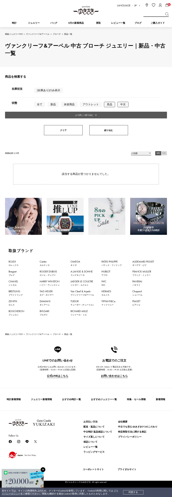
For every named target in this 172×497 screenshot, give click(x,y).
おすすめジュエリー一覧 (104, 399)
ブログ (138, 22)
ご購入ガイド (158, 22)
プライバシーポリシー (130, 436)
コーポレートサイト (93, 469)
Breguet (12, 273)
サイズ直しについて (94, 436)
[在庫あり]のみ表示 (48, 90)
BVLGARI (44, 313)
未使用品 (69, 104)
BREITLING (16, 293)
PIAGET (136, 303)
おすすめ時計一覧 (71, 399)
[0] (167, 5)
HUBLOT (105, 273)
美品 (109, 104)
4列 (158, 153)
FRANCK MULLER (141, 273)
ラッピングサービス (94, 451)
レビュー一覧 (90, 446)
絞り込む (108, 130)
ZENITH (13, 303)
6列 (164, 153)
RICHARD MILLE (79, 313)
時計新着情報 (14, 399)
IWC (103, 283)
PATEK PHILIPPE (111, 263)
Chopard (137, 293)
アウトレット (91, 104)
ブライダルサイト (127, 469)
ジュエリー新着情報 (41, 399)
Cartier (45, 263)
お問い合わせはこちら (114, 375)
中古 (123, 104)
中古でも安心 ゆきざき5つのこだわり (138, 426)
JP (135, 5)
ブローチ (57, 34)
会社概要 (122, 421)
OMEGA (75, 263)
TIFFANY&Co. (108, 303)
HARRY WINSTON (50, 283)
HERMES (106, 293)
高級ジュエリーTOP (14, 34)
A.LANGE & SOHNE (82, 273)
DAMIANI (45, 303)
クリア (63, 130)
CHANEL (13, 283)
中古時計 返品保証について (97, 431)
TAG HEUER (47, 293)
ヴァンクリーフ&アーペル (37, 34)
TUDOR (83, 303)
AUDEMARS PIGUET (143, 263)
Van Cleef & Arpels (82, 293)
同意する (133, 492)
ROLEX (14, 263)
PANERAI (137, 283)
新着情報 (160, 399)
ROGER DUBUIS (48, 273)
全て (39, 104)
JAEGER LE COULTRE (82, 283)
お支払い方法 (90, 421)
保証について (90, 441)
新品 (53, 104)
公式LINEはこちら (57, 375)
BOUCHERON (16, 313)
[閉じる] (43, 469)
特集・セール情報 (136, 399)
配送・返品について (94, 426)
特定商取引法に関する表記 (132, 431)
